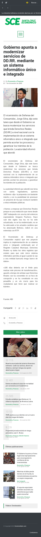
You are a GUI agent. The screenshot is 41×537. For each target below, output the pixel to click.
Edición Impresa (24, 435)
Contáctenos (34, 532)
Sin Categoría (21, 481)
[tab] (20, 333)
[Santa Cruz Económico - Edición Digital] (20, 23)
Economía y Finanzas (15, 81)
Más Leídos (20, 332)
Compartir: (8, 308)
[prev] (12, 455)
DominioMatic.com (20, 526)
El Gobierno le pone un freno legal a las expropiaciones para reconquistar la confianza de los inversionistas (27, 458)
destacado (12, 318)
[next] (12, 496)
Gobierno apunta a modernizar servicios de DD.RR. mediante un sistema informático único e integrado (20, 61)
